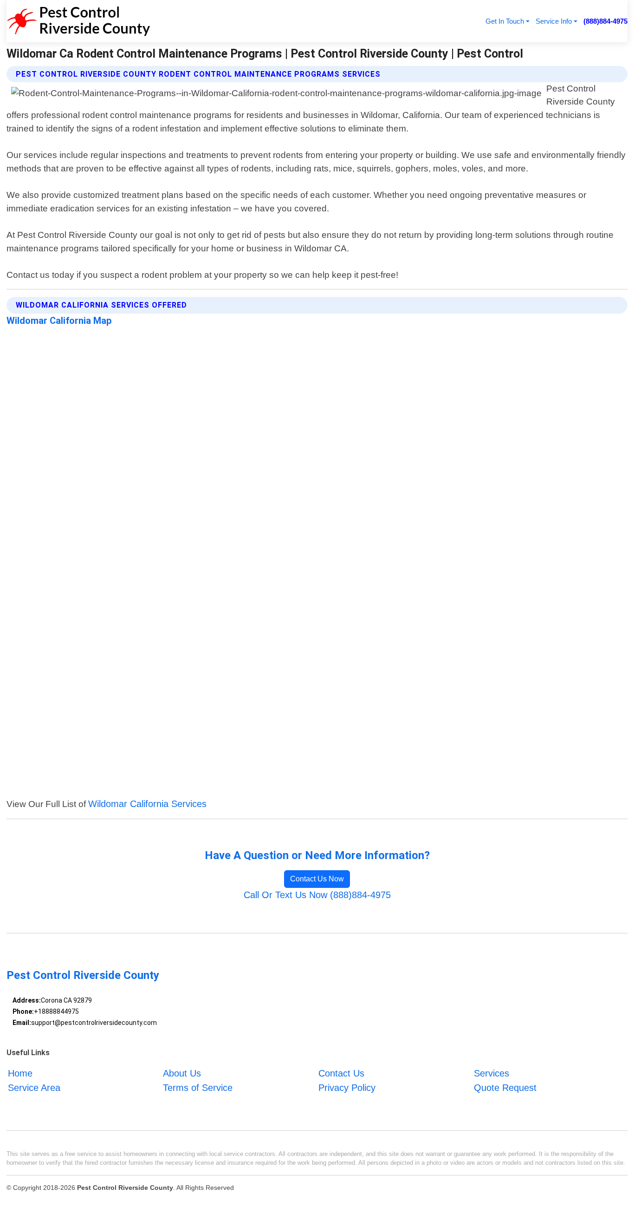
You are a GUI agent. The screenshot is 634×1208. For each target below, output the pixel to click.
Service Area (34, 1088)
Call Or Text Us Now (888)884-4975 (317, 895)
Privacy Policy (346, 1088)
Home (20, 1074)
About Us (182, 1074)
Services (491, 1074)
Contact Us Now (317, 879)
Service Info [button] (554, 21)
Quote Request (505, 1088)
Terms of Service (198, 1088)
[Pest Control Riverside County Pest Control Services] (78, 21)
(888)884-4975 (605, 21)
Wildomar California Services (147, 804)
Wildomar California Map (59, 320)
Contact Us (341, 1074)
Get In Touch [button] (504, 21)
